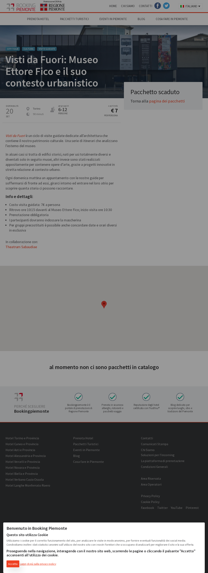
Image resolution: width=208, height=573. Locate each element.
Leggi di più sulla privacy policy (38, 564)
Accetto (13, 564)
